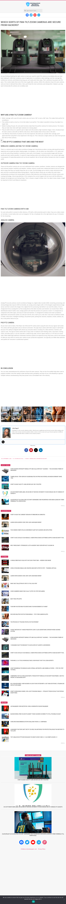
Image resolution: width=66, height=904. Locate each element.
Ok (33, 901)
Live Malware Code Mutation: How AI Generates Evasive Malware (29, 706)
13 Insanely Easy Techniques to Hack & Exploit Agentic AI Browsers (30, 645)
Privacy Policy (41, 849)
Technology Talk (19, 458)
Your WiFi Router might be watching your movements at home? (29, 606)
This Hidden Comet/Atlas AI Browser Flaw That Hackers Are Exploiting (31, 530)
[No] (64, 900)
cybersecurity (32, 458)
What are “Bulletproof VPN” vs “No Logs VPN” (23, 583)
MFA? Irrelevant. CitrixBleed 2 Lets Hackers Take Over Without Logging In (32, 545)
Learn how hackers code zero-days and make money (25, 522)
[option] (11, 414)
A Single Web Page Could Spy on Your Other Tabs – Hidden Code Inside (30, 560)
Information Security (41, 458)
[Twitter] (3, 441)
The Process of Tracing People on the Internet (24, 622)
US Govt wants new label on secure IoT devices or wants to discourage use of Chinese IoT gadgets (33, 807)
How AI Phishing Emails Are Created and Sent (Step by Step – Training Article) (33, 568)
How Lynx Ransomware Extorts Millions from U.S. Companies (28, 721)
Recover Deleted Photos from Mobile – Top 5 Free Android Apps (29, 614)
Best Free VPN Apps (16, 599)
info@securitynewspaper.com (29, 849)
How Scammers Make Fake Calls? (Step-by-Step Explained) (27, 591)
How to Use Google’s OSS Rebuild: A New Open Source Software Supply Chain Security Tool (37, 537)
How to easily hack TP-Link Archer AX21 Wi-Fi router (25, 484)
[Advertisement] (33, 100)
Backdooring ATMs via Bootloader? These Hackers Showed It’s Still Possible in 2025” (35, 714)
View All (63, 505)
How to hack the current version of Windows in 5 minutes (27, 514)
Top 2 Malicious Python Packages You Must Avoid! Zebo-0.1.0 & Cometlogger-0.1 (33, 737)
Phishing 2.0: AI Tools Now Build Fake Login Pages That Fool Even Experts (32, 660)
